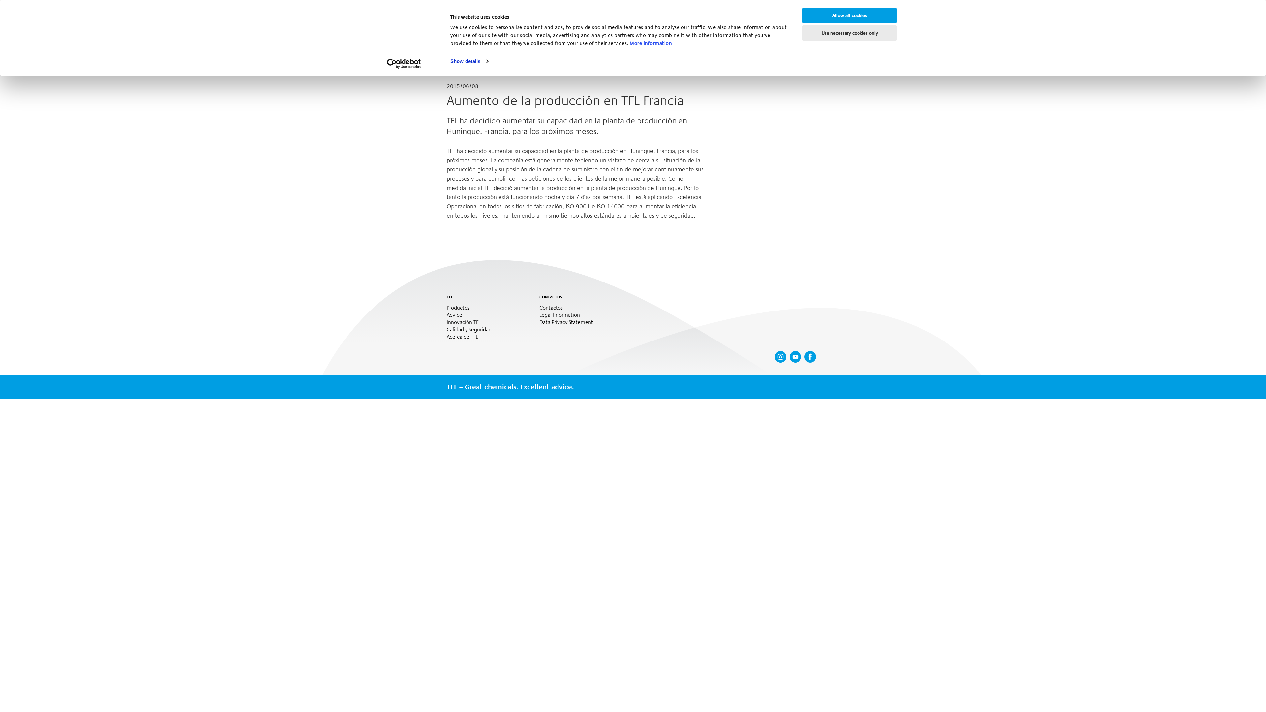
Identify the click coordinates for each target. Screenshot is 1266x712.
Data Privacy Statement (566, 322)
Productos (458, 308)
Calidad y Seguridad (469, 330)
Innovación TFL (464, 322)
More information (651, 43)
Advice (454, 315)
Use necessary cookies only (850, 33)
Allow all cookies (849, 15)
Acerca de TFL (462, 337)
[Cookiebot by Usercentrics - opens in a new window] (404, 64)
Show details (465, 61)
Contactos (551, 308)
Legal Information (559, 315)
